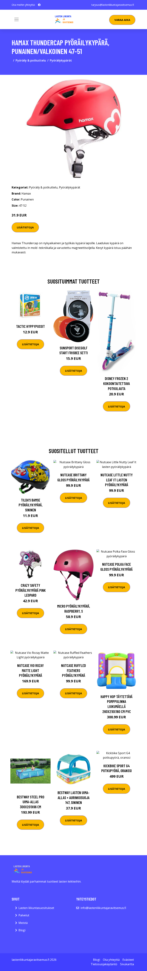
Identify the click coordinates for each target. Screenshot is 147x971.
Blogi (21, 930)
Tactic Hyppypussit (30, 326)
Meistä (23, 923)
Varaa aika (122, 20)
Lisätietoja (25, 227)
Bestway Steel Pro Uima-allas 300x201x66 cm (30, 802)
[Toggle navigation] (16, 19)
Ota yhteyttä (111, 960)
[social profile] (39, 4)
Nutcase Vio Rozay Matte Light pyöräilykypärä (30, 670)
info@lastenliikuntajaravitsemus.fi (103, 908)
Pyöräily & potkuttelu (31, 60)
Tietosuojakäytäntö (104, 964)
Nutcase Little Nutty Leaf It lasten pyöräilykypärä (117, 480)
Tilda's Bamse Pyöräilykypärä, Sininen (30, 505)
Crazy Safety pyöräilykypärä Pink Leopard (30, 590)
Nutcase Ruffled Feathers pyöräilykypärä (73, 670)
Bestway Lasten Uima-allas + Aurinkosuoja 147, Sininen (73, 797)
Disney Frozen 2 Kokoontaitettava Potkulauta (116, 383)
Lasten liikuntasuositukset (36, 908)
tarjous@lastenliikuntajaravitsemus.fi (112, 4)
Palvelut (23, 915)
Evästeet (128, 960)
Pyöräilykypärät (61, 60)
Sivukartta (127, 964)
